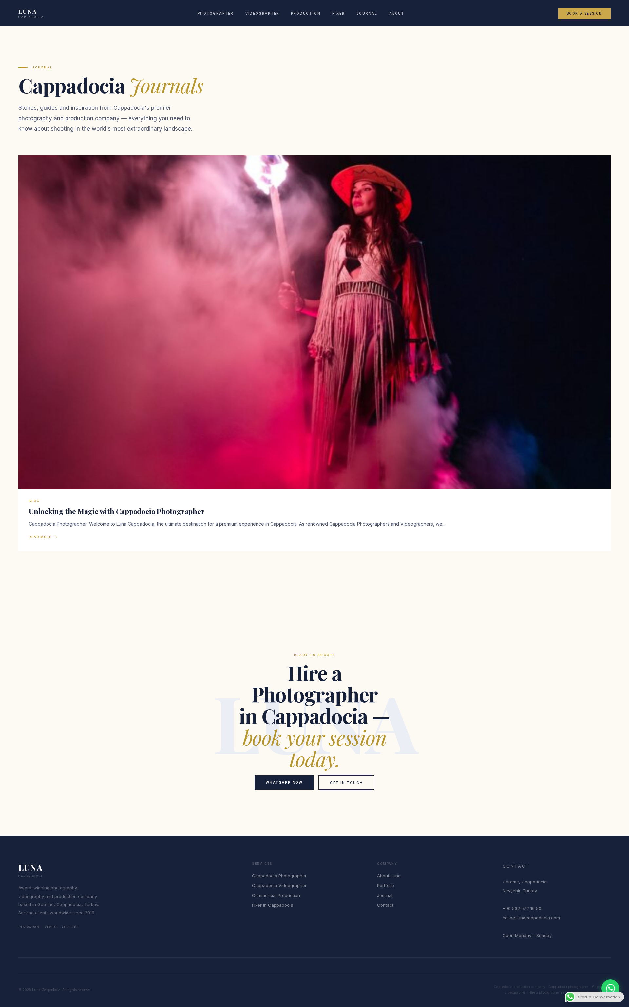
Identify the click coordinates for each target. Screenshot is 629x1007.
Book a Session (584, 13)
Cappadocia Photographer (279, 875)
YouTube (70, 927)
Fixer (338, 13)
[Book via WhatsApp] (610, 988)
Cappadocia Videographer (279, 885)
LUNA (31, 13)
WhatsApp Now (284, 782)
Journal (366, 13)
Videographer (262, 13)
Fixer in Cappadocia (272, 905)
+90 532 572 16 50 (522, 908)
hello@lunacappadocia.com (531, 917)
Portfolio (385, 885)
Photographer (216, 13)
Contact (385, 905)
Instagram (29, 927)
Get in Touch (346, 782)
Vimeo (51, 927)
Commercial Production (276, 895)
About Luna (389, 875)
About (397, 13)
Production (305, 13)
